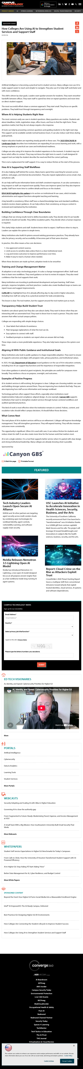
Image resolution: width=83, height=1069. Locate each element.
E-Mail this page (10, 461)
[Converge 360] (41, 965)
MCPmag (41, 1000)
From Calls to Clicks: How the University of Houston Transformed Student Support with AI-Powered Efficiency (40, 859)
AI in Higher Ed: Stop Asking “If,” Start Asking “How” (24, 866)
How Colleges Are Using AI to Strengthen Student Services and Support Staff (35, 933)
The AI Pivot (41, 1035)
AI (17, 11)
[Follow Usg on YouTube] (72, 4)
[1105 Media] (41, 975)
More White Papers (12, 880)
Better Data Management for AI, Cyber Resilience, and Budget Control (32, 873)
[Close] (74, 1045)
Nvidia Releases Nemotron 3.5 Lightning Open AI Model (19, 563)
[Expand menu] (80, 4)
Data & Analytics (10, 766)
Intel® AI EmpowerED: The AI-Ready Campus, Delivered (26, 906)
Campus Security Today (41, 990)
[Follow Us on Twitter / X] (63, 4)
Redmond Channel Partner (41, 1017)
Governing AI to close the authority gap (20, 809)
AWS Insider (41, 986)
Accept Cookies (67, 1061)
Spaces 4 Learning (41, 1024)
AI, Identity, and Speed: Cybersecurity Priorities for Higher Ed (28, 684)
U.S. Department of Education (24, 362)
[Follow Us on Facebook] (69, 4)
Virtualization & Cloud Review (41, 1042)
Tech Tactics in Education (41, 1031)
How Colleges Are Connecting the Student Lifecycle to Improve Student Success (36, 924)
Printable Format (27, 461)
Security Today (42, 1021)
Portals (9, 748)
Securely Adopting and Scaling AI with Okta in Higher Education (30, 803)
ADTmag (41, 983)
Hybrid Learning (27, 11)
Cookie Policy (68, 1055)
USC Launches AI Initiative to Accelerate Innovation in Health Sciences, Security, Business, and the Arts (63, 507)
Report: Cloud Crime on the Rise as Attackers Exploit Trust (63, 572)
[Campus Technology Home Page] (12, 4)
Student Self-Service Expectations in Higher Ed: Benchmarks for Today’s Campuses (37, 851)
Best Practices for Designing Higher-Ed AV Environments (26, 915)
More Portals (9, 785)
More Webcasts (10, 834)
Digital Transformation (63, 11)
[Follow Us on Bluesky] (66, 4)
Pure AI (42, 1010)
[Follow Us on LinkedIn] (59, 4)
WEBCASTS (11, 798)
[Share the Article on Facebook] (77, 23)
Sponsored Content (9, 23)
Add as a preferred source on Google (49, 4)
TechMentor (41, 1028)
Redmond (41, 1014)
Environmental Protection (41, 993)
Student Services (11, 779)
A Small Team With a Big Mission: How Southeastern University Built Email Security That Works (39, 826)
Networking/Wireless (43, 11)
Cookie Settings (49, 1061)
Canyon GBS (64, 397)
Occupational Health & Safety (41, 1007)
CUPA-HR (5, 293)
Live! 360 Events (41, 997)
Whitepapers (13, 846)
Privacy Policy (22, 640)
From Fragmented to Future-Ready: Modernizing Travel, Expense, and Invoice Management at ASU (41, 817)
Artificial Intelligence (12, 752)
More (6, 735)
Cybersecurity (9, 759)
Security (78, 11)
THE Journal (41, 1038)
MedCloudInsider (41, 1004)
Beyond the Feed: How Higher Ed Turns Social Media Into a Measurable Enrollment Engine (40, 897)
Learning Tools (10, 772)
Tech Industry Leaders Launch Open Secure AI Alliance (17, 506)
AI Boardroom (41, 979)
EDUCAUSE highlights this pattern (16, 193)
